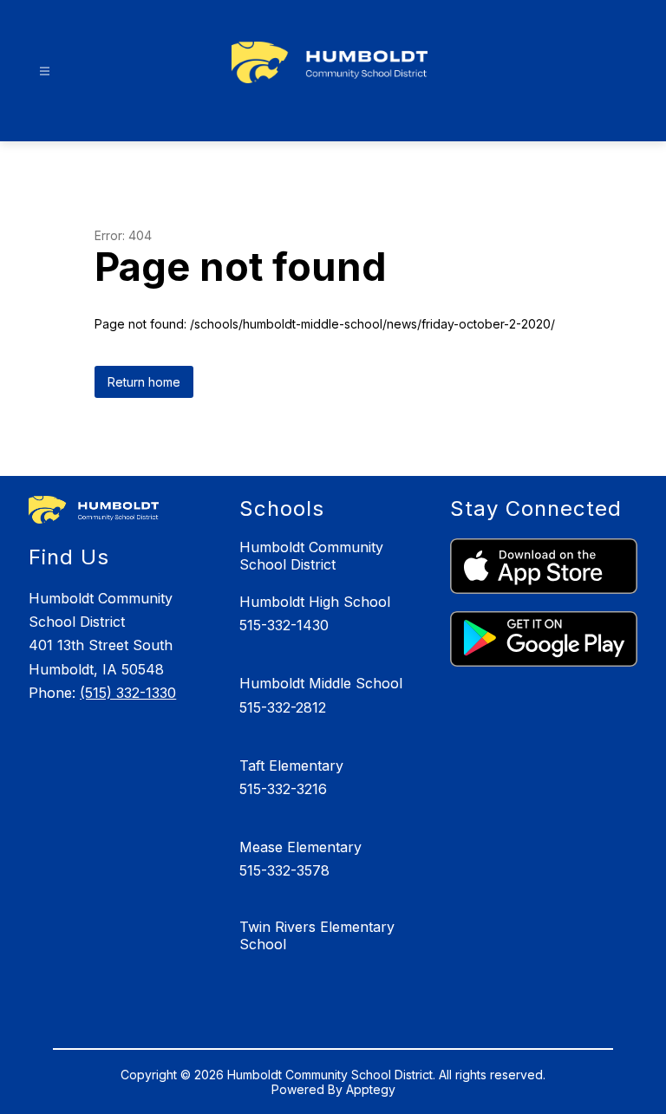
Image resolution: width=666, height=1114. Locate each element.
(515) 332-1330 (128, 692)
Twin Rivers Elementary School (317, 935)
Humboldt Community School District (311, 555)
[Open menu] (45, 71)
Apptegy (370, 1089)
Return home (144, 382)
